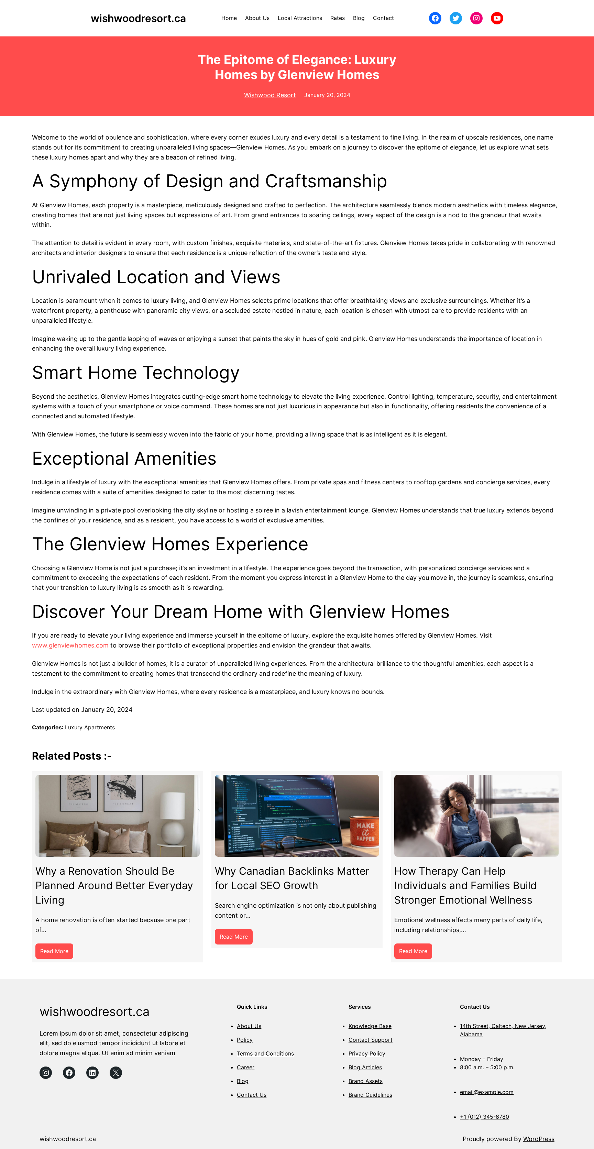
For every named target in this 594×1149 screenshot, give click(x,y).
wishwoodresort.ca (138, 18)
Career (245, 1067)
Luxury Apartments (90, 727)
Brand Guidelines (370, 1094)
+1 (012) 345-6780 (484, 1116)
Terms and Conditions (265, 1053)
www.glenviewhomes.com (70, 645)
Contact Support (371, 1039)
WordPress (538, 1138)
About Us (249, 1026)
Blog (243, 1081)
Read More (56, 953)
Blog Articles (365, 1067)
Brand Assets (366, 1081)
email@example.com (487, 1092)
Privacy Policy (367, 1053)
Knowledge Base (370, 1026)
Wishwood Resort (270, 95)
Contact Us (251, 1094)
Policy (245, 1039)
